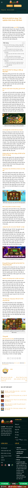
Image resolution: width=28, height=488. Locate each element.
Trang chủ (3, 9)
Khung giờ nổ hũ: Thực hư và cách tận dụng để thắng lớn (15, 400)
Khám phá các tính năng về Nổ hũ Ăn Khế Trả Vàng (13, 51)
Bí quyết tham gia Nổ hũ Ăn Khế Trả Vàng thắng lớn (13, 60)
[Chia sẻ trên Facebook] (10, 358)
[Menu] (2, 2)
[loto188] (14, 2)
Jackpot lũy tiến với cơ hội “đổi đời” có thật (15, 57)
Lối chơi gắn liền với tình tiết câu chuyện (14, 49)
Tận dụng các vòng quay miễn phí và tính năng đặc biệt (14, 64)
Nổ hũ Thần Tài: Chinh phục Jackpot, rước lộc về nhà (20, 379)
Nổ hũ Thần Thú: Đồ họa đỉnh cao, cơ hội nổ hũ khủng (16, 396)
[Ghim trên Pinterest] (17, 358)
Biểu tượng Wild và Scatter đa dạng (13, 56)
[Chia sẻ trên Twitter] (13, 358)
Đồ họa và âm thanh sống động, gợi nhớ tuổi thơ (15, 47)
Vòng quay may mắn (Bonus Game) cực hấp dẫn (15, 54)
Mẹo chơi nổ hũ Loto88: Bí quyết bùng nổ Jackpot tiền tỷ (15, 404)
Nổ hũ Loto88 (10, 9)
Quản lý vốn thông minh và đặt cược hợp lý (14, 62)
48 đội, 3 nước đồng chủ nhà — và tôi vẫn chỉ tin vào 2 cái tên (15, 392)
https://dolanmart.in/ (21, 449)
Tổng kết (6, 66)
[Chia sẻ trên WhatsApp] (8, 358)
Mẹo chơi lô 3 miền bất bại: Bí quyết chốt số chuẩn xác (6, 379)
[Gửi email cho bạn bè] (15, 358)
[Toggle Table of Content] (22, 43)
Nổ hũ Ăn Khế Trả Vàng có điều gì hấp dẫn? (14, 45)
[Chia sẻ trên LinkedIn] (20, 358)
